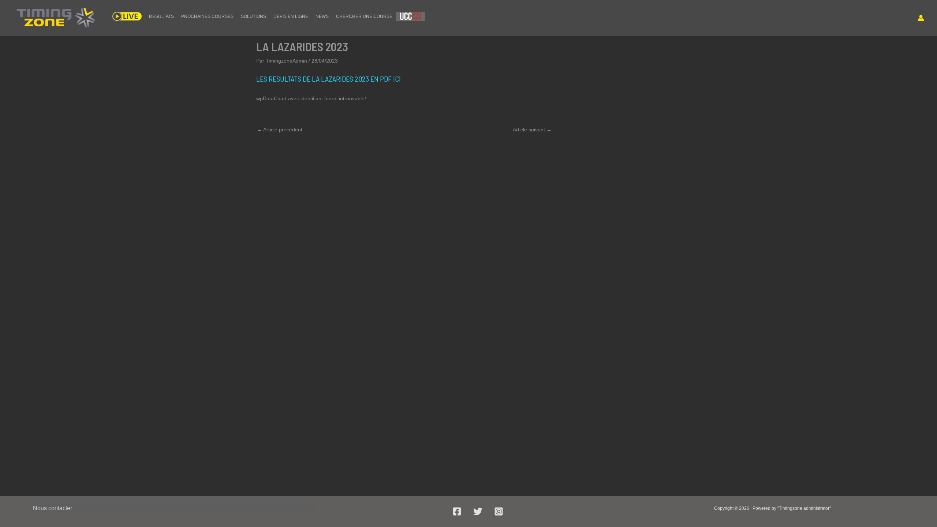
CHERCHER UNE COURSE (364, 16)
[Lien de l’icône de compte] (921, 18)
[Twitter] (478, 511)
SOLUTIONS (253, 16)
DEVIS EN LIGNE (290, 16)
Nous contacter (52, 508)
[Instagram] (498, 511)
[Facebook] (457, 511)
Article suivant (532, 129)
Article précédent (279, 129)
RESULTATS (161, 16)
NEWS (322, 16)
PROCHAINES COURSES (207, 16)
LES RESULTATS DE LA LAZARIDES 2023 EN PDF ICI (328, 78)
